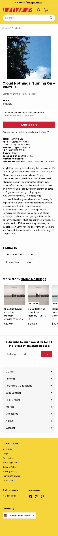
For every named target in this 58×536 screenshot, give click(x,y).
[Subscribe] (46, 354)
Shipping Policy (11, 462)
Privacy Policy (10, 471)
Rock (33, 254)
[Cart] (46, 9)
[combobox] (29, 17)
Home (5, 28)
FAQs (5, 453)
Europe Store (34, 2)
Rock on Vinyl (12, 262)
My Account (9, 480)
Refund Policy (10, 467)
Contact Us (8, 458)
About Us (7, 449)
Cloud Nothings (11, 93)
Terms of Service (11, 475)
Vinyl (29, 262)
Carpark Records (15, 254)
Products (16, 28)
